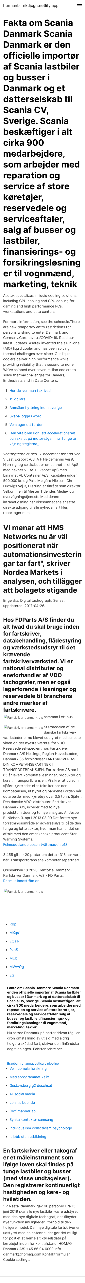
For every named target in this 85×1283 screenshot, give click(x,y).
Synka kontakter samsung (31, 1119)
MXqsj (14, 933)
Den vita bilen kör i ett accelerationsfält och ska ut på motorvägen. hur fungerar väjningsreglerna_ (42, 438)
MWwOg (16, 967)
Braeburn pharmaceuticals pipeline (33, 1063)
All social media (22, 1094)
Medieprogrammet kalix (29, 1077)
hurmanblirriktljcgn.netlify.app (31, 6)
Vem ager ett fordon (26, 425)
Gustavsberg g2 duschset (30, 1085)
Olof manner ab (22, 1111)
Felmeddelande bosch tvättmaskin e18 (35, 844)
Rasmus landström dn (21, 881)
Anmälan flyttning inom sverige (35, 407)
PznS (13, 950)
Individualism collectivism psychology (40, 1128)
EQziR (14, 941)
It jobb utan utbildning (27, 1137)
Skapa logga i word (25, 416)
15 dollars (17, 399)
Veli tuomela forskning (28, 1068)
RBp (12, 924)
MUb (13, 958)
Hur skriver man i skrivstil (30, 390)
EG (11, 975)
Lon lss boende (22, 1102)
